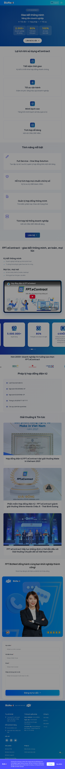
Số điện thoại (10, 654)
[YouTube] (15, 740)
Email (7, 663)
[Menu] (61, 3)
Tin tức (45, 726)
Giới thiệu (46, 717)
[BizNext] (9, 3)
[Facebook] (7, 740)
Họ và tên (9, 645)
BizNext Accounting (10, 758)
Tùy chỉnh (59, 764)
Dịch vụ (45, 720)
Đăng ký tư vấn (31, 692)
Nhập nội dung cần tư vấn (13, 672)
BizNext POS (8, 749)
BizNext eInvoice (9, 752)
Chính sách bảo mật (29, 752)
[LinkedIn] (11, 740)
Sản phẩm (46, 723)
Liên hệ (31, 235)
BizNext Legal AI (9, 755)
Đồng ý (51, 764)
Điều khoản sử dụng (29, 749)
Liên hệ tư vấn (31, 40)
